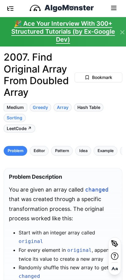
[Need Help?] (115, 256)
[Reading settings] (115, 269)
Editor (39, 150)
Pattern (62, 150)
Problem (16, 150)
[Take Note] (115, 243)
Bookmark (102, 77)
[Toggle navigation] (113, 8)
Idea (83, 150)
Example (106, 150)
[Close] (122, 32)
